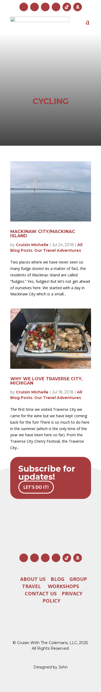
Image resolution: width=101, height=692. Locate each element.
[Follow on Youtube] (45, 7)
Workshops (63, 586)
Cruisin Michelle (32, 244)
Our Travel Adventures (57, 250)
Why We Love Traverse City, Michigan (46, 381)
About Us (33, 579)
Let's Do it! (36, 487)
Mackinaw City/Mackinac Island (42, 233)
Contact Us (41, 593)
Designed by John (50, 667)
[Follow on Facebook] (34, 7)
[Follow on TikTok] (66, 7)
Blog (57, 579)
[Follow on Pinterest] (56, 7)
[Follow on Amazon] (77, 7)
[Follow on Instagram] (23, 7)
